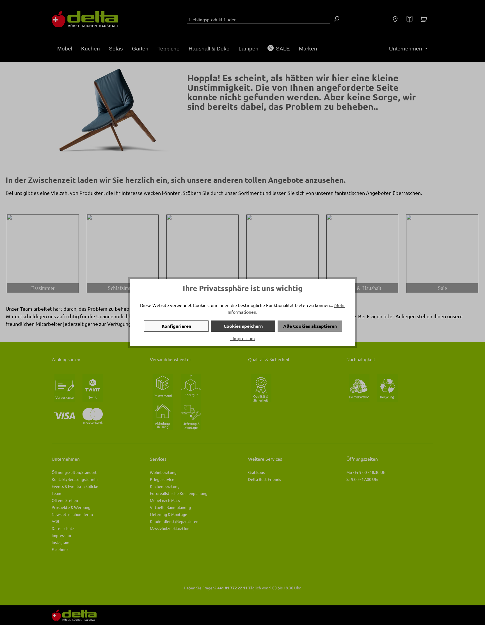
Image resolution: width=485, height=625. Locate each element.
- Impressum (242, 338)
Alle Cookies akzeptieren (310, 326)
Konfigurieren (176, 326)
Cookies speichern (243, 326)
